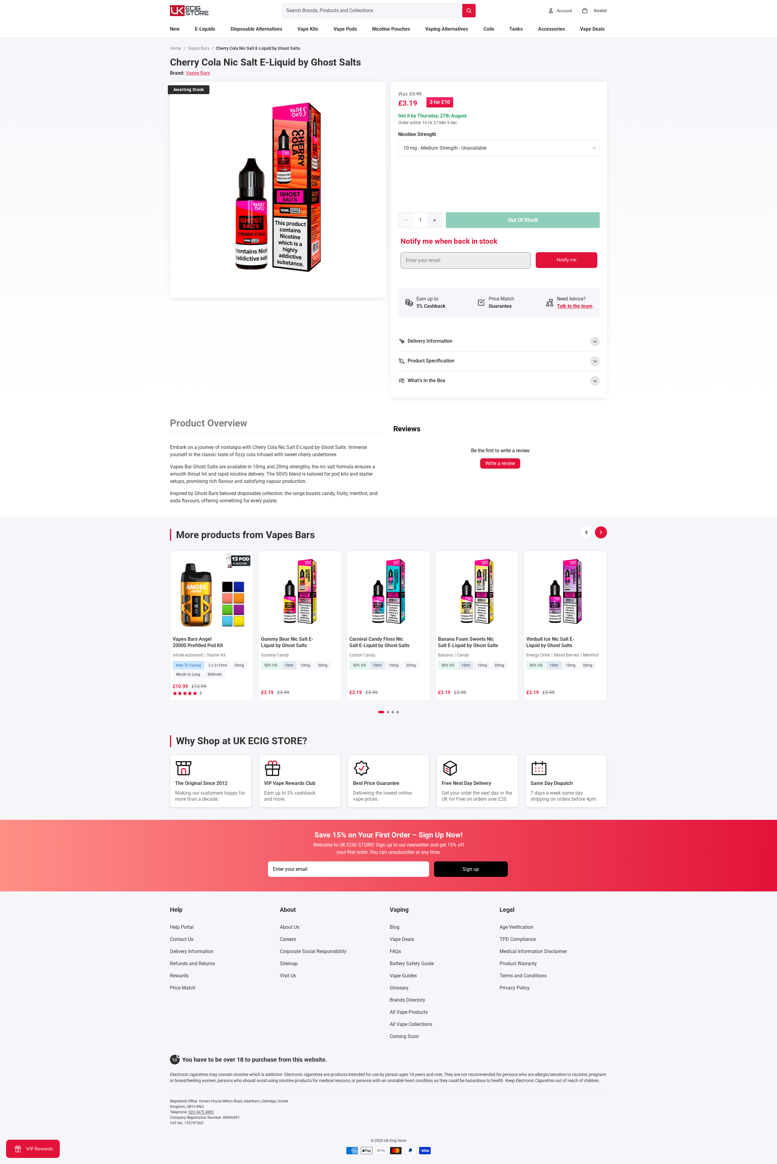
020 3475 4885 (201, 1112)
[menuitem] (175, 29)
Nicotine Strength (417, 134)
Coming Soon (404, 1036)
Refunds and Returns (192, 963)
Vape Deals (402, 939)
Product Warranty (518, 963)
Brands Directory (407, 1000)
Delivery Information (191, 951)
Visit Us (288, 976)
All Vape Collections (411, 1024)
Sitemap (289, 963)
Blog (394, 927)
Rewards (179, 976)
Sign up (471, 869)
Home (175, 48)
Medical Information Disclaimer (533, 951)
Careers (288, 939)
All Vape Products (409, 1012)
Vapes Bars (198, 48)
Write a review (500, 463)
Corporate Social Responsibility (313, 951)
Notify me (566, 260)
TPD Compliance (518, 939)
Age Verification (516, 927)
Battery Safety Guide (412, 963)
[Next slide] (601, 532)
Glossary (399, 988)
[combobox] (365, 11)
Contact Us (181, 939)
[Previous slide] (586, 532)
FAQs (395, 951)
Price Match (182, 988)
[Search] (469, 10)
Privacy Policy (515, 988)
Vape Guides (403, 976)
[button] (381, 712)
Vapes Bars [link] (198, 73)
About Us (289, 927)
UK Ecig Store (395, 1141)
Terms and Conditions (523, 976)
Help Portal (182, 927)
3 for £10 (440, 102)
